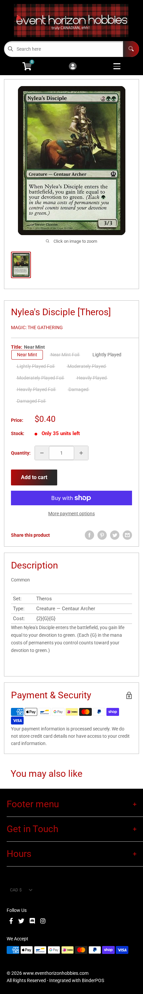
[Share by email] (127, 535)
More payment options (71, 513)
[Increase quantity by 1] (81, 453)
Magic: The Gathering (37, 327)
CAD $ (16, 889)
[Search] (131, 49)
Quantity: (21, 453)
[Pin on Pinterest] (102, 535)
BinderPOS (93, 980)
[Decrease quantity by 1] (42, 453)
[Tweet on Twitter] (114, 535)
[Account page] (72, 66)
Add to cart (34, 477)
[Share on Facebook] (89, 535)
